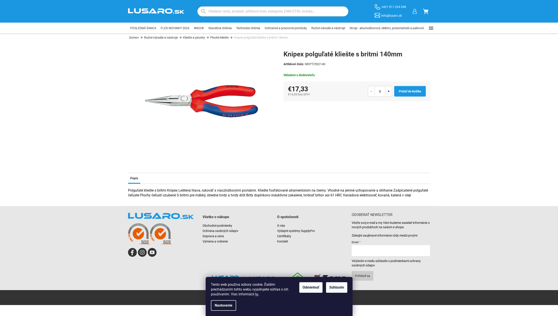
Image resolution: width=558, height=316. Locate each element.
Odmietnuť (311, 287)
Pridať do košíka (410, 91)
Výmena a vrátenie (215, 241)
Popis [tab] (134, 178)
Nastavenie (223, 305)
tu (256, 294)
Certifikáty (284, 236)
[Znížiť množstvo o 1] (371, 91)
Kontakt (282, 241)
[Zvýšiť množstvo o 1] (388, 91)
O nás (281, 225)
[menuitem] (143, 28)
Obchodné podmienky (217, 225)
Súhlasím (336, 287)
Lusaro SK (132, 252)
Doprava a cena (213, 236)
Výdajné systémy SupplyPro (296, 230)
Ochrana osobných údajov (220, 230)
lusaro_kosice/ (142, 252)
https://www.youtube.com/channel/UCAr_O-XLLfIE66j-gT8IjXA (152, 252)
